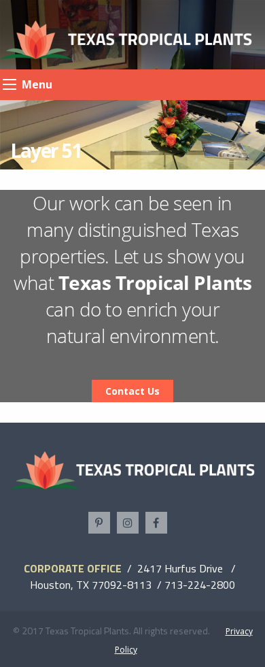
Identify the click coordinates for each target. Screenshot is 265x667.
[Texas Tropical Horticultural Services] (126, 38)
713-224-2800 (199, 584)
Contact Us (132, 391)
